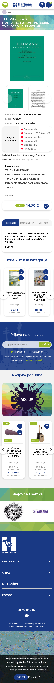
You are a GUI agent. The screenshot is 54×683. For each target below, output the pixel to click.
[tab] (10, 222)
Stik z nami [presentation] (43, 223)
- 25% (33, 423)
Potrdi (21, 677)
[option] (14, 292)
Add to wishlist (46, 206)
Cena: (20, 205)
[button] (46, 98)
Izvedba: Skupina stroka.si (33, 623)
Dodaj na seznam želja (21, 271)
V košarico (21, 277)
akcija (8, 440)
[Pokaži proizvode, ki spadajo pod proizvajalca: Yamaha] (27, 512)
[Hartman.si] (9, 545)
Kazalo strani (14, 623)
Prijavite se (19, 351)
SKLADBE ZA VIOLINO (30, 114)
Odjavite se (38, 351)
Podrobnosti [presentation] (10, 223)
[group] (16, 98)
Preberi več (34, 677)
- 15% (6, 423)
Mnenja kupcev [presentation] (27, 223)
